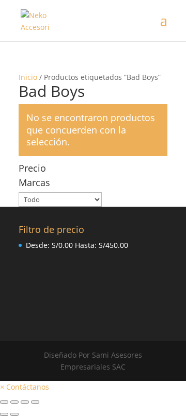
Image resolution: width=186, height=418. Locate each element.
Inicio (28, 77)
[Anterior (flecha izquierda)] (4, 414)
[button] (24, 387)
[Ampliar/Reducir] (35, 402)
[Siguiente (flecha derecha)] (14, 414)
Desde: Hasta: (77, 245)
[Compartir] (14, 402)
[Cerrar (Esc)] (4, 402)
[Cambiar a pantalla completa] (25, 402)
